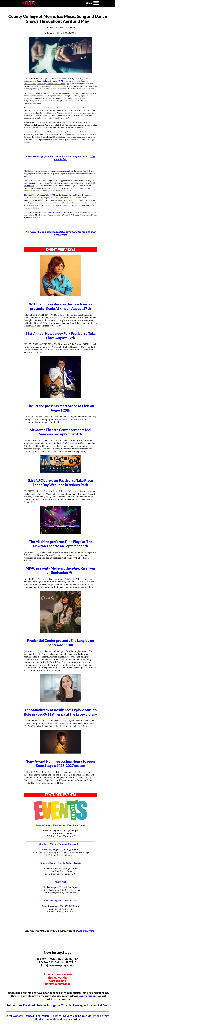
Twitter (41, 1005)
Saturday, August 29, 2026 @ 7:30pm (60, 906)
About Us (85, 1015)
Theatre (56, 1015)
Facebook (29, 1005)
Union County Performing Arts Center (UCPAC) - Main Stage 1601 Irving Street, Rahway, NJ (60, 853)
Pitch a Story (101, 1015)
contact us (85, 996)
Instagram (53, 1005)
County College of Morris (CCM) (49, 81)
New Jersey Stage (67, 27)
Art (8, 1015)
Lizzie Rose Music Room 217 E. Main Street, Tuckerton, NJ (60, 834)
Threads (66, 1005)
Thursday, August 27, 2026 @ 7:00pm (60, 849)
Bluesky (77, 1005)
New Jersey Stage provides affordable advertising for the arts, (60, 158)
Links (39, 1019)
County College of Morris (58, 212)
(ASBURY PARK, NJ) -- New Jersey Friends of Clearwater (51, 491)
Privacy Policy (71, 1019)
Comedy (17, 1015)
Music (45, 1015)
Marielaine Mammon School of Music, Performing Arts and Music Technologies (58, 82)
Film (37, 1015)
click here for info (85, 930)
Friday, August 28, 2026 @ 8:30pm (60, 887)
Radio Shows (53, 1019)
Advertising (70, 1015)
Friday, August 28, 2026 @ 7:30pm (60, 868)
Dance (29, 1015)
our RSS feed (100, 1005)
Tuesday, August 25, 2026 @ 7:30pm (60, 830)
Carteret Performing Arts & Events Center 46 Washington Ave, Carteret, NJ (60, 891)
